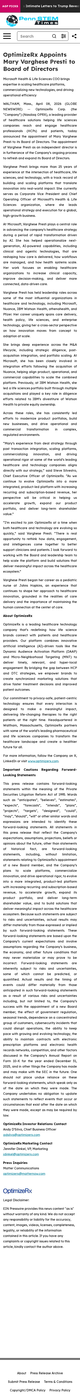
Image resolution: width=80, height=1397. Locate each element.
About (21, 1373)
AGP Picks (10, 6)
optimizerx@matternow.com (24, 1174)
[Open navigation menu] (7, 36)
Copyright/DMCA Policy (27, 1390)
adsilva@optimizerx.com (21, 1135)
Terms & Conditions (58, 1382)
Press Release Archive (46, 1373)
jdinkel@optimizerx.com (21, 1154)
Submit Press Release (24, 1382)
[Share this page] (74, 36)
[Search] (54, 36)
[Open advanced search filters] (63, 36)
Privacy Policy (59, 1390)
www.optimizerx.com (43, 761)
